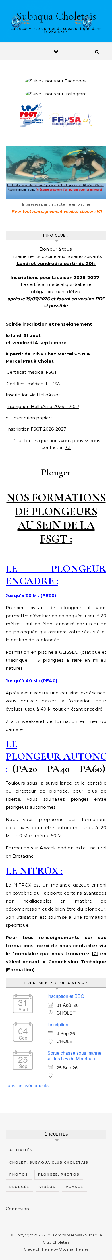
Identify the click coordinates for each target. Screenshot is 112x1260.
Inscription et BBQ (65, 996)
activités (21, 1150)
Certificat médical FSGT (32, 372)
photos (18, 1174)
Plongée (19, 1187)
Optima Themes (73, 1249)
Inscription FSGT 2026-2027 (36, 429)
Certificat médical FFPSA (33, 383)
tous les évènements (28, 1085)
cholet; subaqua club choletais (48, 1162)
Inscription (57, 1024)
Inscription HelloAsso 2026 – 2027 (43, 406)
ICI (68, 447)
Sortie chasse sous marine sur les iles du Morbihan (74, 1056)
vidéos (47, 1187)
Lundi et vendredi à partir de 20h (56, 263)
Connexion (17, 1208)
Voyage (74, 1187)
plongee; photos (59, 1174)
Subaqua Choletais (56, 16)
